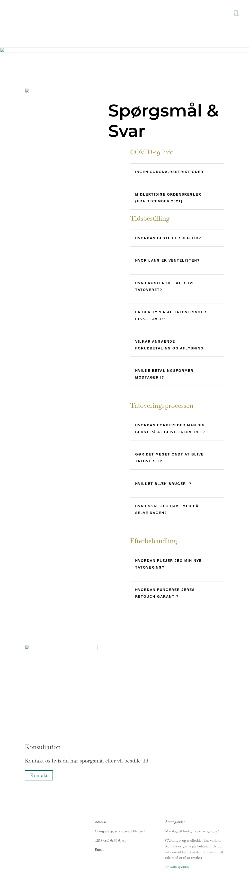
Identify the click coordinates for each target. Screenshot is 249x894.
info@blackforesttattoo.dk (125, 849)
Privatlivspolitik (177, 867)
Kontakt (39, 775)
